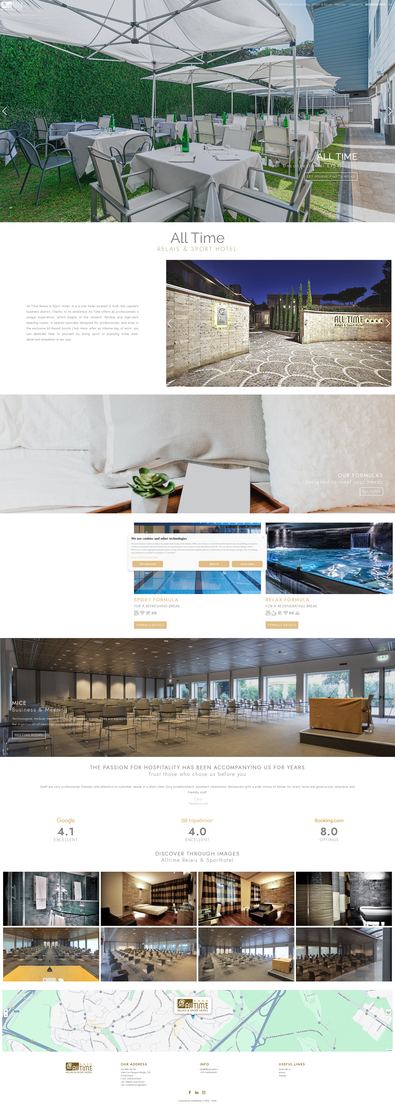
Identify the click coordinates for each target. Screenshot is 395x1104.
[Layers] (388, 1012)
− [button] (6, 1015)
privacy (282, 1072)
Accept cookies (247, 564)
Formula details (19, 625)
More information (147, 564)
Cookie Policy (152, 557)
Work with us (285, 1069)
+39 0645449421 (208, 1072)
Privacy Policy (137, 557)
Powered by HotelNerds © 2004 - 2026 (197, 1101)
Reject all (214, 564)
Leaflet (389, 1050)
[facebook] (197, 1093)
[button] (263, 537)
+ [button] (6, 1011)
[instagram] (204, 1093)
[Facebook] (190, 1093)
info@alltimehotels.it (209, 1069)
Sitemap (282, 1075)
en (390, 4)
